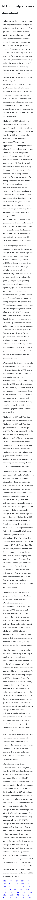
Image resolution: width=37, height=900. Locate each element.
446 (22, 889)
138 (4, 886)
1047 (22, 898)
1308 (22, 883)
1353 (16, 898)
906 (4, 898)
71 (28, 881)
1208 (29, 898)
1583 (11, 892)
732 (4, 889)
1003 (15, 889)
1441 (22, 886)
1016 (5, 895)
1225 (16, 883)
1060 (5, 892)
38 (10, 889)
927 (29, 883)
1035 (16, 886)
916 (10, 886)
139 (29, 886)
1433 (24, 892)
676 (11, 881)
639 (27, 889)
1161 (17, 892)
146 (4, 883)
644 (10, 898)
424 (16, 881)
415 (23, 895)
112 (10, 883)
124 (30, 892)
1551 (22, 881)
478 (17, 895)
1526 (11, 895)
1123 (4, 881)
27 (28, 895)
